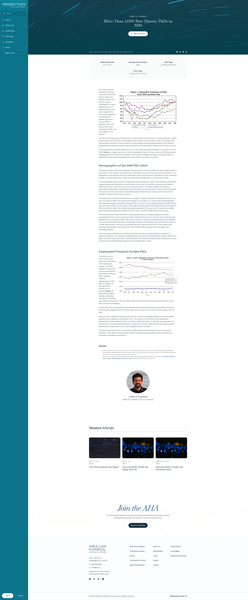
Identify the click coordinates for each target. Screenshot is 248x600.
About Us (156, 546)
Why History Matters (137, 546)
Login (155, 556)
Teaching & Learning (137, 551)
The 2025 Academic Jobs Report (104, 467)
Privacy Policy (176, 546)
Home (91, 52)
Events (132, 556)
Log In (7, 596)
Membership (157, 551)
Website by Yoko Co (178, 596)
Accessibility (175, 551)
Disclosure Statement (178, 556)
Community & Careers (138, 560)
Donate (20, 596)
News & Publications (137, 565)
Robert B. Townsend (138, 16)
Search (155, 560)
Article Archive (98, 52)
